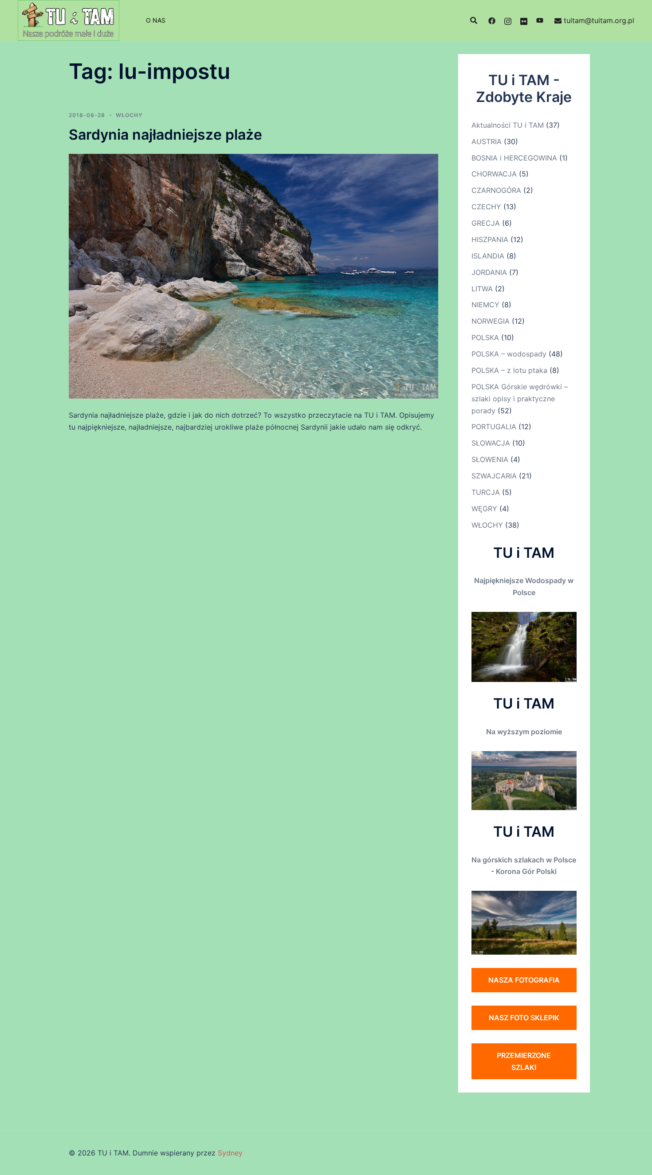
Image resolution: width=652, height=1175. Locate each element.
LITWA (482, 288)
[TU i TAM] (68, 19)
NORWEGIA (490, 321)
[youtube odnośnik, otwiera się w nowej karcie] (539, 20)
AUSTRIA (486, 141)
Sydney (230, 1152)
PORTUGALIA (493, 426)
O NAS (155, 20)
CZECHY (486, 206)
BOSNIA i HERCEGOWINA (514, 157)
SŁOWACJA (490, 443)
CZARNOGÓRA (496, 190)
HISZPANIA (489, 239)
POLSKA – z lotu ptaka (509, 370)
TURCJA (485, 492)
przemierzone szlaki (524, 1061)
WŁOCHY (129, 115)
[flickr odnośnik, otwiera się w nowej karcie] (523, 20)
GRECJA (485, 223)
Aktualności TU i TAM (507, 125)
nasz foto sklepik (524, 1017)
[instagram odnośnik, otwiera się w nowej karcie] (507, 20)
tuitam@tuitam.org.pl (599, 20)
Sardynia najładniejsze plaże (165, 134)
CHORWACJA (494, 173)
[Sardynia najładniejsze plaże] (253, 275)
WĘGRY (484, 508)
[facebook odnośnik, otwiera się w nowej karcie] (491, 20)
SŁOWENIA (489, 459)
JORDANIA (489, 272)
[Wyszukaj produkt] (473, 20)
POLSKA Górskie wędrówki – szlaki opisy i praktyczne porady (519, 398)
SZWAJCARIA (494, 475)
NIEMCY (485, 304)
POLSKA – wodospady (508, 353)
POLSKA (485, 337)
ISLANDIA (487, 255)
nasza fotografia (524, 979)
